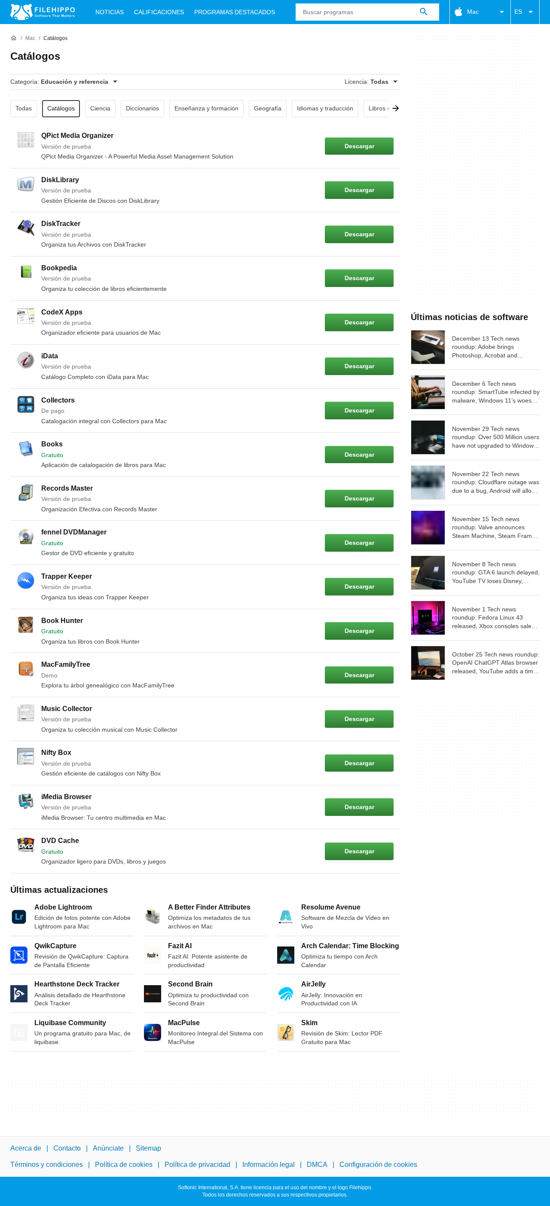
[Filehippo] (42, 12)
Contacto (67, 1148)
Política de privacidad (197, 1165)
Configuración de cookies (378, 1165)
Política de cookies (124, 1165)
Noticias (109, 12)
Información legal (268, 1165)
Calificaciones (159, 12)
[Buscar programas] (423, 12)
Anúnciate (108, 1148)
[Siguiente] (392, 108)
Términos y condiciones (46, 1165)
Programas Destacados (234, 12)
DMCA (317, 1165)
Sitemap (148, 1148)
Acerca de (25, 1148)
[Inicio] (13, 38)
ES (518, 11)
